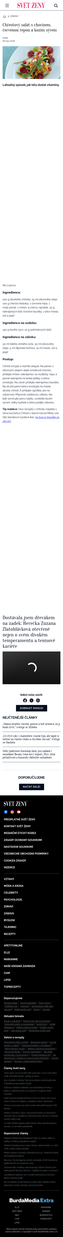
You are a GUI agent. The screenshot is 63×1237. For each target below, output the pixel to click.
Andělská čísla (11, 1006)
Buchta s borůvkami (32, 1052)
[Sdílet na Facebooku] (25, 700)
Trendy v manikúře (12, 1021)
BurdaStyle (46, 1215)
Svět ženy (17, 1211)
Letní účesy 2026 (18, 1030)
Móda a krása (13, 885)
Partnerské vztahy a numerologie (19, 1024)
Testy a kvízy (44, 1003)
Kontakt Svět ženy (17, 826)
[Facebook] (6, 812)
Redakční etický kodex (20, 833)
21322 (5, 38)
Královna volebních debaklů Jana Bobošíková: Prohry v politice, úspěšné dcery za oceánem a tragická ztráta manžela (28, 1090)
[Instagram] (12, 812)
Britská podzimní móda (26, 1027)
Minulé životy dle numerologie (36, 1021)
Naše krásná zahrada (19, 966)
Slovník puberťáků (28, 1003)
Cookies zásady (15, 860)
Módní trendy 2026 (22, 1009)
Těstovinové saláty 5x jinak (16, 1042)
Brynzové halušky (12, 1052)
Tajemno (10, 927)
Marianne (11, 959)
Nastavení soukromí (18, 846)
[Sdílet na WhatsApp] (38, 700)
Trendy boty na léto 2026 (39, 1030)
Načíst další (31, 787)
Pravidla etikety (11, 1003)
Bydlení (9, 920)
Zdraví (14, 16)
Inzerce (9, 867)
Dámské (46, 1211)
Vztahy (9, 879)
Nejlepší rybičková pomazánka (41, 1049)
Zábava (9, 913)
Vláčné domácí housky (15, 1049)
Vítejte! (36, 1009)
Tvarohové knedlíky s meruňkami (36, 1045)
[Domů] (31, 5)
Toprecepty (12, 986)
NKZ (17, 1215)
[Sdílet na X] (31, 700)
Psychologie (13, 899)
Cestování (24, 1006)
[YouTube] (19, 812)
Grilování (46, 1009)
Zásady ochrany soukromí (23, 840)
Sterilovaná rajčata (38, 1042)
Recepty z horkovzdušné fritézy (28, 1061)
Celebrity (11, 892)
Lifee (7, 979)
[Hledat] (56, 5)
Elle (7, 952)
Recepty (10, 934)
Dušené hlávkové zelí (40, 1055)
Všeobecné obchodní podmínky (26, 853)
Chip (7, 973)
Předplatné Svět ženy (19, 819)
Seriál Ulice (42, 1024)
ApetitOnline (13, 945)
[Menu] (7, 5)
